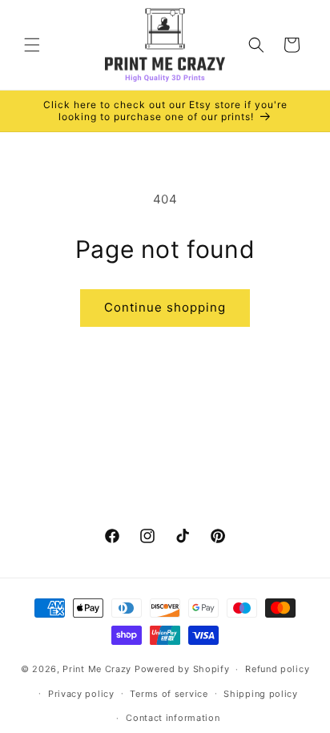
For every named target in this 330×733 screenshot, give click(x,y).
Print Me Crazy (96, 669)
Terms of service (168, 693)
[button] (32, 44)
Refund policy (277, 669)
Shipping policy (260, 693)
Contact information (172, 717)
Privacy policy (81, 693)
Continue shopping (165, 307)
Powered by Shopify (182, 669)
